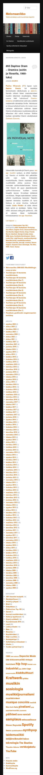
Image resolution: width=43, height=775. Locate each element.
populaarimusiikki (12, 710)
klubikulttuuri (24, 673)
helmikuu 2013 (11, 495)
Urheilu (8, 644)
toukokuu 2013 (11, 487)
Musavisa (9, 632)
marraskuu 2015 (12, 434)
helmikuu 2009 (11, 575)
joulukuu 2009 (11, 568)
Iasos (12, 236)
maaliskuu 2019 (11, 364)
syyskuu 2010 (11, 545)
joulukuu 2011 (11, 530)
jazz (20, 669)
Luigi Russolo (18, 238)
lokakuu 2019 (11, 349)
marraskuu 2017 (12, 402)
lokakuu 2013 (11, 482)
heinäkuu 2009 (11, 573)
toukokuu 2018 (11, 389)
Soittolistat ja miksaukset (15, 642)
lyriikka (25, 678)
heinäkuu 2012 (11, 512)
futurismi (14, 234)
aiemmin (34, 91)
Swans (8, 730)
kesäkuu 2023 (11, 331)
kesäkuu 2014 (11, 462)
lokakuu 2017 (11, 404)
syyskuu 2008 (11, 588)
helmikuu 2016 (11, 429)
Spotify (28, 724)
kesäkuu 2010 (11, 553)
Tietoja (17, 36)
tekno (26, 738)
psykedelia (23, 710)
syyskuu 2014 (11, 457)
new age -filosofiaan (25, 215)
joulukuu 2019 (11, 346)
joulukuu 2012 (11, 500)
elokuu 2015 (10, 442)
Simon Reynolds (13, 725)
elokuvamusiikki (17, 659)
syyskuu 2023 (11, 324)
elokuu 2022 (10, 336)
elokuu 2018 (10, 382)
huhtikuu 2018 (11, 392)
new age (21, 242)
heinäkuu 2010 (11, 550)
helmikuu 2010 (11, 563)
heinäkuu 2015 (11, 444)
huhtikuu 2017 (11, 412)
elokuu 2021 (10, 339)
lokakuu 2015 (11, 437)
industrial (12, 668)
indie (34, 664)
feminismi (10, 664)
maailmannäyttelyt (30, 238)
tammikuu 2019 (11, 369)
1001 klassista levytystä (14, 596)
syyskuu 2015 (11, 439)
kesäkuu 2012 (11, 515)
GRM (7, 236)
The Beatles (25, 742)
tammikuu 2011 (11, 537)
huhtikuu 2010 (11, 558)
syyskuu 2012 (11, 507)
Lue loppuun (11, 220)
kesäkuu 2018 (11, 387)
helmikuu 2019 (11, 367)
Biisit (8, 604)
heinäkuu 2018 (11, 384)
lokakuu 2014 (11, 455)
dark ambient (15, 656)
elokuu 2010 (10, 547)
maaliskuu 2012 (11, 522)
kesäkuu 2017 (11, 407)
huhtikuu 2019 (11, 362)
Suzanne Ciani (17, 245)
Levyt (8, 624)
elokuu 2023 (10, 326)
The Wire (33, 245)
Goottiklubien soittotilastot (25, 41)
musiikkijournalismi (24, 240)
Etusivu (8, 36)
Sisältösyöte (10, 763)
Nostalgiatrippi (11, 639)
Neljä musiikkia (11, 637)
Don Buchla (10, 232)
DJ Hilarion (10, 41)
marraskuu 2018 (12, 374)
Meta (7, 629)
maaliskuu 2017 (11, 414)
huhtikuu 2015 (11, 447)
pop (32, 707)
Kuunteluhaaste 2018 (13, 622)
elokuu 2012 (10, 510)
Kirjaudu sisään (11, 761)
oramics (28, 242)
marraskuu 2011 (12, 532)
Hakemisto (26, 36)
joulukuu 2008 (11, 580)
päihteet (11, 714)
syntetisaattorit (17, 730)
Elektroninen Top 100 (20, 225)
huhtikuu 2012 (11, 520)
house (30, 664)
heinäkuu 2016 (11, 422)
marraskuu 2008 (12, 583)
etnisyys (28, 659)
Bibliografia (10, 50)
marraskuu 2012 (12, 502)
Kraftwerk (14, 677)
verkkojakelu (27, 747)
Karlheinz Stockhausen (22, 236)
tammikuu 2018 (11, 399)
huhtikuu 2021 (11, 341)
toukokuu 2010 (11, 555)
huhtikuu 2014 (11, 467)
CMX (8, 656)
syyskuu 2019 (11, 352)
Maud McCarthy (11, 240)
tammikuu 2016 (11, 432)
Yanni (12, 247)
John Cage (26, 668)
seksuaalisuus (29, 719)
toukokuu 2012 (11, 517)
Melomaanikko (16, 14)
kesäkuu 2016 (11, 424)
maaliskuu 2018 (11, 394)
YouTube (11, 751)
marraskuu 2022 (12, 334)
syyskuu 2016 (11, 419)
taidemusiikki (15, 735)
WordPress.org (11, 768)
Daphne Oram (19, 230)
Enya (27, 232)
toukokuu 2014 (11, 465)
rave (19, 714)
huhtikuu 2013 (11, 490)
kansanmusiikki (11, 673)
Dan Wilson (9, 230)
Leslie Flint (9, 238)
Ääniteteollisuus (12, 599)
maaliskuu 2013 (11, 492)
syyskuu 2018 (11, 379)
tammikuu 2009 (11, 578)
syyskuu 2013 (11, 485)
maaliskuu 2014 (11, 470)
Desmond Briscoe (30, 230)
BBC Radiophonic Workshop (25, 227)
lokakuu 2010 (11, 542)
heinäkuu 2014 (11, 460)
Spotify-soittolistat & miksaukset (16, 46)
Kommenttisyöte (12, 766)
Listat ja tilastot (11, 627)
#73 (24, 86)
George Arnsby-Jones (25, 234)
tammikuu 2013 (11, 497)
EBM (7, 660)
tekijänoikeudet (14, 738)
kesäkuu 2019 (11, 357)
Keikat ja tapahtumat (13, 617)
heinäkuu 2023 (11, 329)
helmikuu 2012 (11, 525)
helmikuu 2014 (11, 472)
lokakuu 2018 (11, 377)
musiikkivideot (13, 698)
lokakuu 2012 (11, 505)
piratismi (25, 706)
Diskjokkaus (10, 606)
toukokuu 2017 (11, 409)
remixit (27, 714)
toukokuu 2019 (11, 359)
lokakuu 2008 (11, 585)
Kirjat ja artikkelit (12, 619)
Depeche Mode (27, 656)
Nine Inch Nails (12, 707)
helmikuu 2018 (11, 397)
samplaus (13, 719)
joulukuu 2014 (11, 450)
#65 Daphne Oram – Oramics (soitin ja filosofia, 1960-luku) (16, 71)
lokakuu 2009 (11, 570)
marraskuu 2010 (12, 540)
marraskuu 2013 (12, 480)
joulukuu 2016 (11, 417)
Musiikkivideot (11, 634)
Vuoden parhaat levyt (14, 647)
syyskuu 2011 (11, 535)
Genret (8, 612)
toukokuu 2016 (11, 427)
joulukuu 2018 (11, 372)
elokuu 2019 (10, 354)
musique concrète (12, 242)
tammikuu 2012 (11, 527)
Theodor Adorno (12, 747)
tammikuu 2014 (11, 475)
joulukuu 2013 (11, 477)
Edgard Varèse (19, 232)
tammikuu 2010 (11, 565)
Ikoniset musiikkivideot (14, 614)
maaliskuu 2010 (11, 560)
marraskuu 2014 (12, 452)
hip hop (21, 663)
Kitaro (33, 236)
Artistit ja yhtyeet (12, 601)
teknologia (25, 245)
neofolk (33, 702)
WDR (7, 247)
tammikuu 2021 (11, 344)
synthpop (30, 730)
